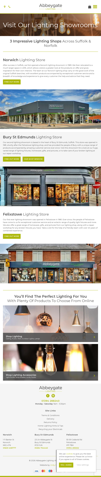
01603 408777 (9, 448)
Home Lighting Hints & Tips (50, 426)
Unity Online (55, 465)
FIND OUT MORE (12, 82)
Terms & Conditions (50, 415)
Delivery (50, 419)
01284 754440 (41, 448)
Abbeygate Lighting (50, 7)
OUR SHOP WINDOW (33, 159)
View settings (83, 465)
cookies (69, 454)
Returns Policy (50, 422)
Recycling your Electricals (50, 429)
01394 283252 (72, 448)
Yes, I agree (66, 465)
